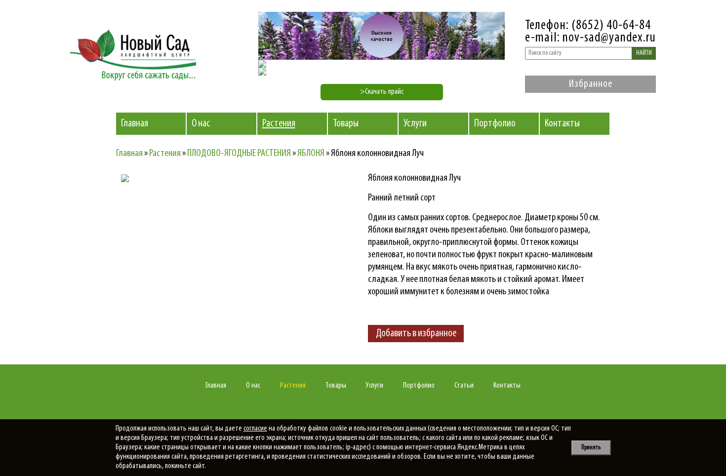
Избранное (590, 84)
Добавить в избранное (416, 333)
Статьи (464, 386)
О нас (201, 123)
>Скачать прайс (381, 92)
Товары (346, 123)
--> (207, 260)
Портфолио (495, 123)
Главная (134, 123)
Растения (278, 123)
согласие (255, 429)
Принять (591, 447)
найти (644, 53)
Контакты (562, 123)
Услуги (415, 123)
